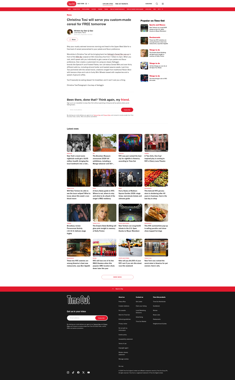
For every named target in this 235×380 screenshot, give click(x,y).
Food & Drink (85, 9)
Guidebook (156, 306)
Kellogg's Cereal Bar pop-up (118, 54)
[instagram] (68, 372)
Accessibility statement (126, 339)
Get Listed (139, 302)
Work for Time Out (124, 315)
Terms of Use (97, 115)
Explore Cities (108, 4)
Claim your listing (141, 306)
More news (117, 277)
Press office (122, 302)
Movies (155, 310)
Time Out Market (141, 321)
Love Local (148, 9)
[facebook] (78, 372)
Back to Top (119, 289)
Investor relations (124, 306)
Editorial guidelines (125, 319)
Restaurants (156, 319)
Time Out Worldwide (159, 302)
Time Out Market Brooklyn (117, 9)
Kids (154, 9)
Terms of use (122, 343)
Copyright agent (123, 348)
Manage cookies (124, 359)
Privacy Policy (107, 115)
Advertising (139, 317)
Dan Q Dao (88, 31)
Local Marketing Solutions (141, 312)
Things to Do (76, 9)
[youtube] (88, 372)
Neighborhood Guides (160, 324)
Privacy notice (123, 324)
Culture (94, 9)
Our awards (122, 310)
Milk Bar (79, 57)
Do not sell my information (123, 329)
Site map (121, 366)
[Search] (157, 4)
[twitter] (83, 372)
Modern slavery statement (123, 354)
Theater (100, 9)
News (69, 9)
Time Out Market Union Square (135, 9)
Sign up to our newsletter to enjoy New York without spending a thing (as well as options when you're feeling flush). (98, 104)
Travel (106, 9)
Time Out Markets (121, 4)
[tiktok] (73, 372)
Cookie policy (123, 335)
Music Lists (156, 315)
